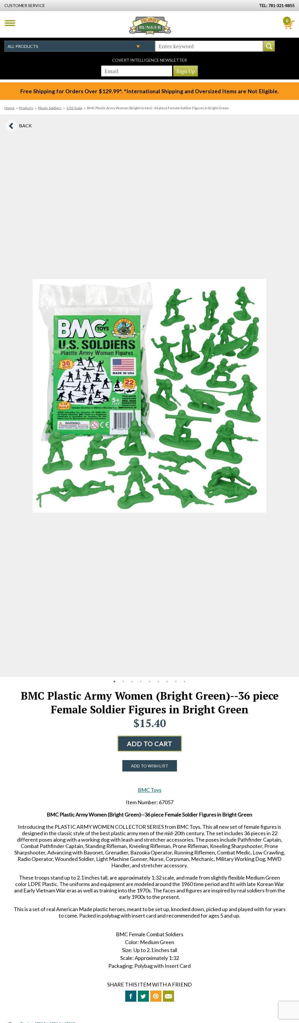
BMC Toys (149, 790)
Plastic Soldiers (50, 108)
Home (9, 108)
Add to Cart (149, 744)
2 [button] (123, 681)
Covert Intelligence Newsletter (149, 60)
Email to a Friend (168, 996)
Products (26, 108)
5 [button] (149, 681)
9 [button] (184, 681)
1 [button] (114, 681)
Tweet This (143, 996)
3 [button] (132, 681)
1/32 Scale (74, 108)
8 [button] (176, 681)
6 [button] (158, 681)
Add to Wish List (149, 765)
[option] (149, 396)
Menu (9, 23)
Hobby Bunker (150, 25)
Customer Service (24, 5)
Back (25, 125)
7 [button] (167, 681)
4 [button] (141, 681)
